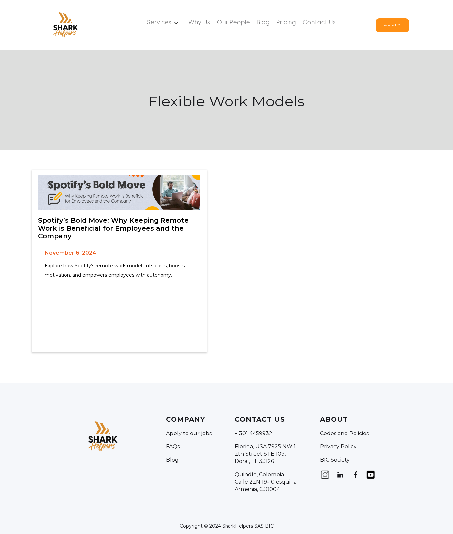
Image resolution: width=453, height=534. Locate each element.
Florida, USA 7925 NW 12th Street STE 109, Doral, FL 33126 (265, 453)
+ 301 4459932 (253, 433)
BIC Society (335, 460)
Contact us (319, 23)
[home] (65, 25)
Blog (263, 23)
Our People (233, 23)
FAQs (173, 446)
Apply (392, 24)
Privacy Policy (338, 446)
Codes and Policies (344, 433)
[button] (164, 23)
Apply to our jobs (189, 433)
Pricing (286, 23)
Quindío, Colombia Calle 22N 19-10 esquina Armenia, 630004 (266, 481)
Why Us (199, 23)
